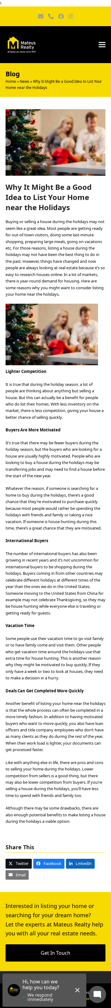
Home (11, 81)
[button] (102, 44)
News (24, 81)
